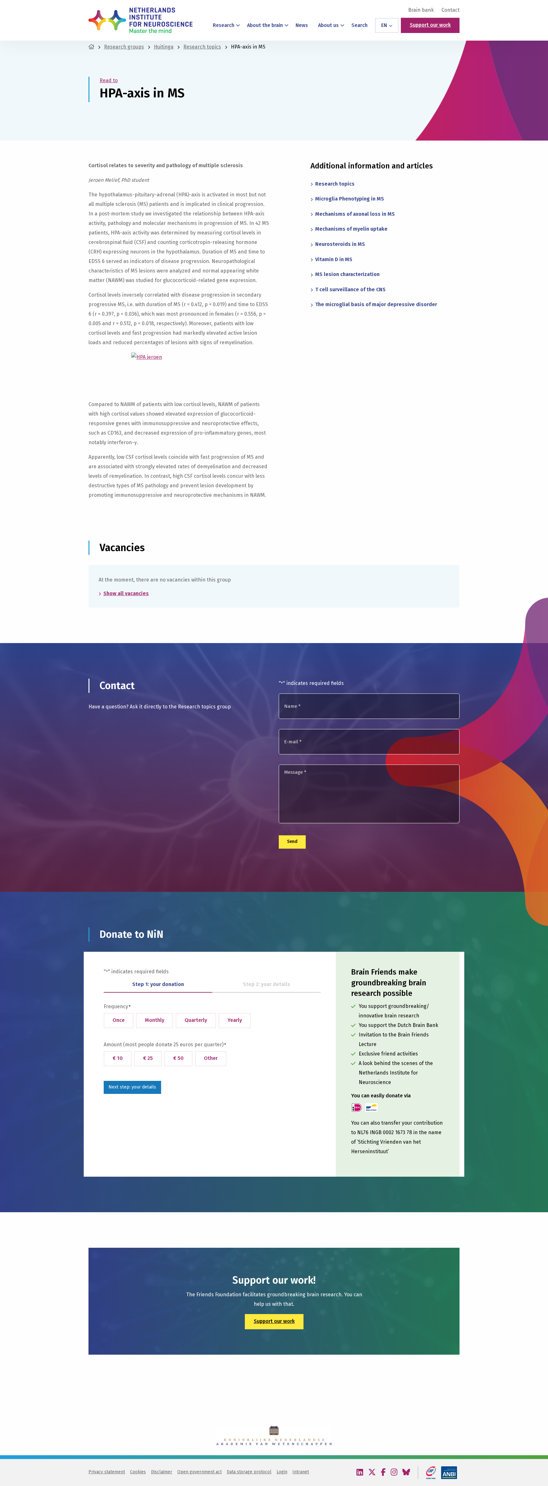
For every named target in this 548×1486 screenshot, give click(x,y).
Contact (450, 10)
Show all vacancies (126, 593)
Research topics (335, 184)
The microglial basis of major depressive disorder (376, 304)
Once (119, 1020)
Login (282, 1472)
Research (223, 25)
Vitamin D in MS (333, 259)
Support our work (430, 25)
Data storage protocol (249, 1472)
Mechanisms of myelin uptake (351, 229)
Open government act (199, 1472)
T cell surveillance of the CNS (350, 289)
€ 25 (148, 1058)
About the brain (265, 25)
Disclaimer (161, 1472)
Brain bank (421, 10)
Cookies (138, 1472)
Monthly (154, 1020)
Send (292, 841)
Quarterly (196, 1020)
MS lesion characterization (347, 274)
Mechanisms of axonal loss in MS (355, 214)
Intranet (300, 1472)
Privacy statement (106, 1472)
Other (211, 1058)
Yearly (234, 1020)
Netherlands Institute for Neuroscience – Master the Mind (140, 20)
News (302, 25)
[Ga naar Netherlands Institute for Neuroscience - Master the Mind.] (91, 47)
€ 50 (178, 1058)
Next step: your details (132, 1087)
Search (359, 25)
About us (328, 25)
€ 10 (118, 1058)
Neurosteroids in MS (340, 244)
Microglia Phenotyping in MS (349, 199)
